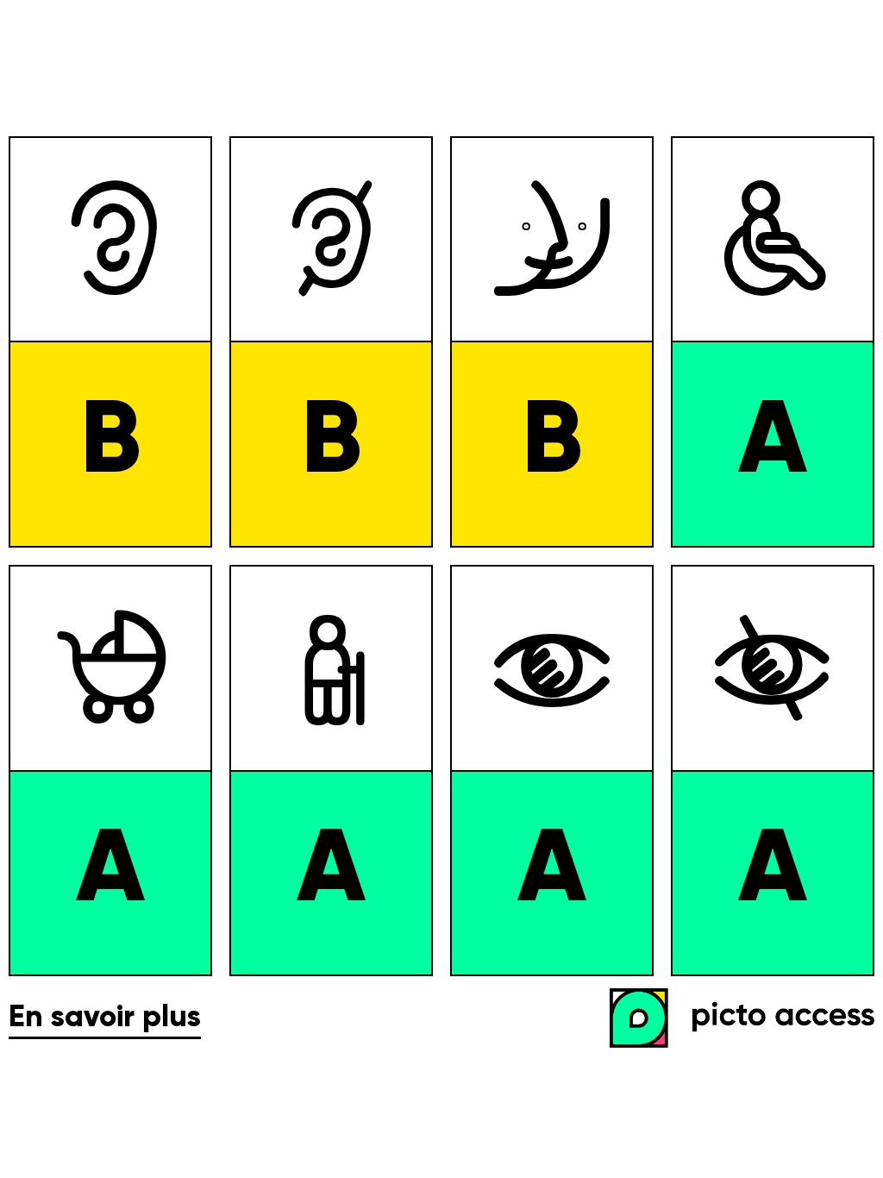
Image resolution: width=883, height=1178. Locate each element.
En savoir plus (105, 1018)
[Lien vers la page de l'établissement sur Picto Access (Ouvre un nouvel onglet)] (746, 1019)
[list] (441, 556)
